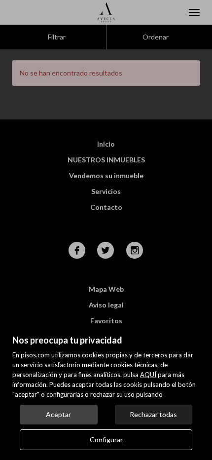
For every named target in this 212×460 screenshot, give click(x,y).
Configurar (106, 439)
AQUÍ (148, 375)
